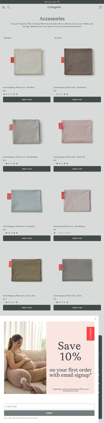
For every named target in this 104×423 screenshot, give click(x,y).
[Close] (95, 319)
